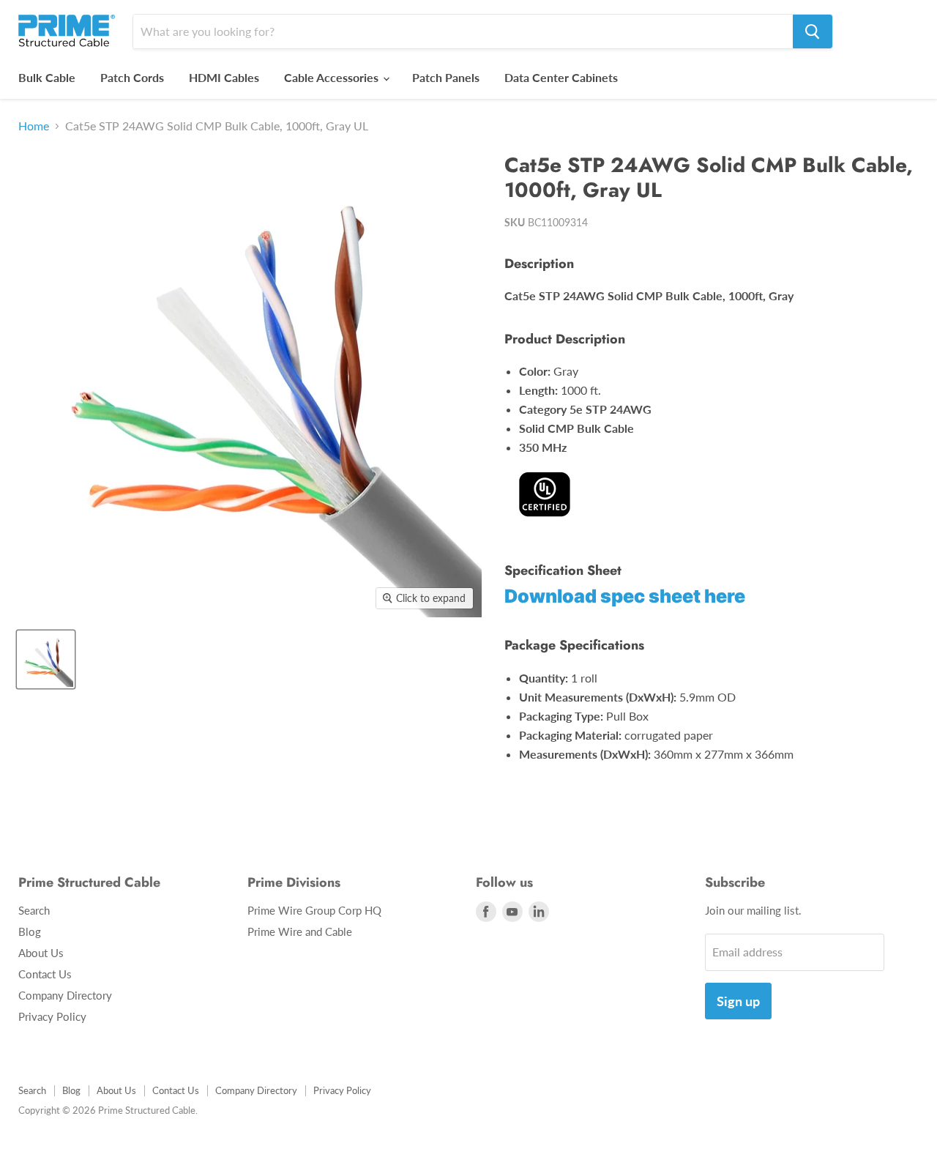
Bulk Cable (46, 77)
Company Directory (65, 995)
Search (34, 910)
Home (33, 126)
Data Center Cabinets (561, 77)
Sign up (738, 1001)
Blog (29, 931)
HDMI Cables (224, 77)
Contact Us (45, 974)
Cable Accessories (332, 77)
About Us (41, 952)
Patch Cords (132, 77)
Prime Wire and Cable (299, 931)
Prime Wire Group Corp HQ (314, 910)
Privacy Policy (52, 1016)
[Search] (812, 31)
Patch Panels (445, 77)
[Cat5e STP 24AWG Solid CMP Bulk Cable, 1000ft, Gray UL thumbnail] (46, 659)
